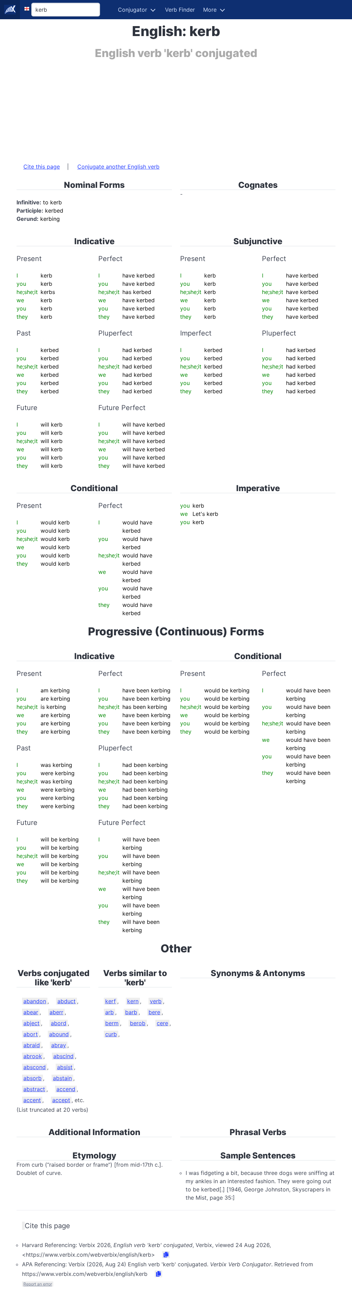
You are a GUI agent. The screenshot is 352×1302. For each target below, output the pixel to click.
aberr (56, 1012)
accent (32, 1100)
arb (109, 1012)
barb (131, 1012)
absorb (32, 1078)
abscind (63, 1056)
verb (156, 1001)
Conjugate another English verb (118, 166)
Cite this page (41, 166)
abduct (66, 1001)
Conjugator (132, 9)
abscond (34, 1067)
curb (111, 1034)
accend (65, 1089)
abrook (32, 1056)
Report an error (37, 1284)
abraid (31, 1045)
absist (65, 1067)
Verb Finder (180, 9)
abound (59, 1034)
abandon (34, 1001)
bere (154, 1012)
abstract (34, 1089)
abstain (62, 1078)
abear (30, 1012)
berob (137, 1023)
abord (58, 1023)
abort (30, 1034)
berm (112, 1023)
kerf (110, 1001)
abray (58, 1045)
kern (133, 1001)
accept (61, 1100)
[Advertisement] (176, 107)
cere (162, 1023)
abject (31, 1023)
